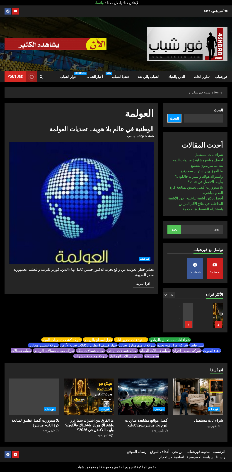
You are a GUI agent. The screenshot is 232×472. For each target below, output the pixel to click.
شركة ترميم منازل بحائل (137, 345)
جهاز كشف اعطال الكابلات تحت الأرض (89, 345)
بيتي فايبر (196, 345)
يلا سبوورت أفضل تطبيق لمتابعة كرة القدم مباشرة (188, 315)
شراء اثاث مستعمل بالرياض (170, 339)
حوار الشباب (68, 77)
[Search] (41, 77)
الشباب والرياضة (149, 77)
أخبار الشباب (91, 75)
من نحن (178, 451)
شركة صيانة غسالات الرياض (54, 350)
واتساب (98, 2)
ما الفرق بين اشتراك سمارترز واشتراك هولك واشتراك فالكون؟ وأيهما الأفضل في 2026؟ (199, 176)
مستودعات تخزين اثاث (131, 339)
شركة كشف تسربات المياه (61, 339)
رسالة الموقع (137, 451)
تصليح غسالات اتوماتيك (126, 356)
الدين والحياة (177, 77)
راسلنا (220, 457)
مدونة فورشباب (198, 451)
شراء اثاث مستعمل (209, 154)
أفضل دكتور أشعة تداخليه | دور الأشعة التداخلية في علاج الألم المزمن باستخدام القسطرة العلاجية (195, 203)
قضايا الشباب (117, 75)
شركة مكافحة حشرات (90, 356)
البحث (218, 110)
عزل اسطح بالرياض (98, 339)
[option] (210, 317)
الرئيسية (219, 451)
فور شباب (144, 258)
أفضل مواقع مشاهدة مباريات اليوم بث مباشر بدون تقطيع (143, 397)
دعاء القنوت (211, 350)
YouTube (15, 77)
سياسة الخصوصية (200, 457)
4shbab (149, 136)
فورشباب (221, 77)
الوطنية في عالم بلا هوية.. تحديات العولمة (102, 129)
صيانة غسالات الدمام (155, 350)
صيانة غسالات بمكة (91, 350)
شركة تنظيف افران (187, 350)
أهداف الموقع (159, 451)
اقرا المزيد (143, 284)
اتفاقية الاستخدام (171, 457)
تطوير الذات (202, 77)
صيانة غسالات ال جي (122, 350)
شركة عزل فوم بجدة (172, 345)
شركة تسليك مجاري (43, 345)
